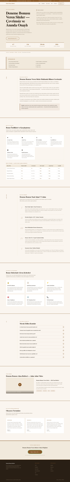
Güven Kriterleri (37, 470)
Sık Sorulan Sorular (12, 65)
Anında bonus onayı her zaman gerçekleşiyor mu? (42, 337)
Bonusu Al (61, 3)
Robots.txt (52, 467)
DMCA (52, 468)
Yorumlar (55, 3)
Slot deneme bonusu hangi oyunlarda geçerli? (42, 333)
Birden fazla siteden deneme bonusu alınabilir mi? (42, 343)
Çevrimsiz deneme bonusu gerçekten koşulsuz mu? (42, 327)
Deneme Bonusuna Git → (12, 38)
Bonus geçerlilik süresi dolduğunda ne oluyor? (42, 350)
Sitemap (52, 465)
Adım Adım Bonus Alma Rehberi (14, 63)
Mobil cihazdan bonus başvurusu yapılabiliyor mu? (42, 353)
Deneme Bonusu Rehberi (10, 3)
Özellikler (43, 3)
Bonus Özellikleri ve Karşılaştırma (41, 61)
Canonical (52, 470)
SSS (51, 3)
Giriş (39, 3)
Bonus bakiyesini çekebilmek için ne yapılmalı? (42, 340)
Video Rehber (38, 65)
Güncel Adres (38, 66)
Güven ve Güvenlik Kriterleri (40, 63)
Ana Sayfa (7, 52)
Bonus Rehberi (12, 52)
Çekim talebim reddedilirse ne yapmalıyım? (42, 357)
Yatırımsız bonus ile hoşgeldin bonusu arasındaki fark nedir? (42, 330)
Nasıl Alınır (48, 3)
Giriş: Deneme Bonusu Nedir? (13, 61)
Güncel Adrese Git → (35, 452)
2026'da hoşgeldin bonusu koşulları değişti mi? (42, 347)
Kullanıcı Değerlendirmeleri (13, 66)
